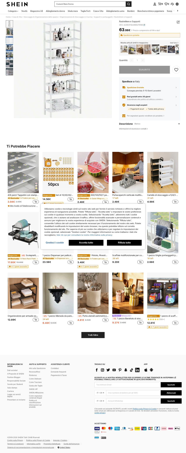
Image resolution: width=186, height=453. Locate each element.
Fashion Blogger (13, 377)
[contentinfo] (138, 430)
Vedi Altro (93, 335)
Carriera (10, 391)
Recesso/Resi (34, 372)
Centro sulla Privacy (15, 440)
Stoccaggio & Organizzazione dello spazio (41, 17)
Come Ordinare (35, 379)
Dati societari (12, 370)
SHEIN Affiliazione (36, 393)
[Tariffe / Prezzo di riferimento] (131, 30)
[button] (172, 4)
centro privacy (99, 413)
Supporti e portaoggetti (103, 17)
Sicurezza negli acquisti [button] (137, 105)
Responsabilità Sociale (16, 381)
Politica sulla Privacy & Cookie (145, 409)
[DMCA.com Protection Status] (103, 438)
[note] (23, 205)
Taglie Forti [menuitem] (85, 11)
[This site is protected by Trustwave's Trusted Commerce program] (96, 438)
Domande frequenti (58, 372)
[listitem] (124, 49)
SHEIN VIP (33, 389)
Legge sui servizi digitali (14, 395)
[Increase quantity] (143, 60)
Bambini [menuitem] (131, 11)
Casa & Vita (17, 17)
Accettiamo (100, 424)
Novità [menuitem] (24, 11)
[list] (117, 370)
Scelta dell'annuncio (71, 444)
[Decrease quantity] (132, 60)
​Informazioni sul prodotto (35, 406)
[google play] (151, 371)
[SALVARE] (176, 70)
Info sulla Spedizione (37, 368)
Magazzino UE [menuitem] (36, 11)
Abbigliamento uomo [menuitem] (115, 11)
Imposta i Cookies (60, 440)
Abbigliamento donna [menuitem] (55, 11)
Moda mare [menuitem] (73, 11)
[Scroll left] (174, 11)
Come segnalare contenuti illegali (35, 397)
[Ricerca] (129, 4)
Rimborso (33, 375)
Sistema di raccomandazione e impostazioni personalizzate (30, 447)
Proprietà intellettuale (52, 444)
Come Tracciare (35, 382)
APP (145, 364)
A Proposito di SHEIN (15, 374)
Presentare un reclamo (16, 400)
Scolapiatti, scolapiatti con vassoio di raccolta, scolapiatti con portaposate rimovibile (23, 255)
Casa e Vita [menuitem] (98, 11)
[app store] (146, 371)
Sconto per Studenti (15, 384)
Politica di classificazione (35, 402)
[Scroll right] (178, 11)
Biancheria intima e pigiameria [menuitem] (150, 11)
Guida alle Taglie (35, 386)
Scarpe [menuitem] (170, 11)
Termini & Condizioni (15, 444)
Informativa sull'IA (34, 444)
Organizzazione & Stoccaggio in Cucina (76, 17)
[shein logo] (17, 4)
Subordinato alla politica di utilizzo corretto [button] (144, 99)
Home (8, 17)
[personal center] (155, 4)
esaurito (144, 69)
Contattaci (55, 368)
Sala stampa (12, 388)
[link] (160, 4)
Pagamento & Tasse (59, 375)
